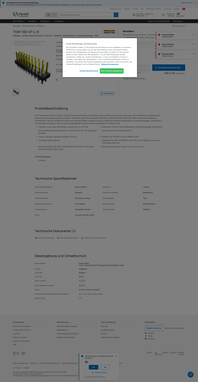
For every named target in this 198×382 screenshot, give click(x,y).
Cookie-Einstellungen (89, 71)
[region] (100, 57)
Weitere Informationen (110, 64)
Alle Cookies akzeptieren (111, 71)
